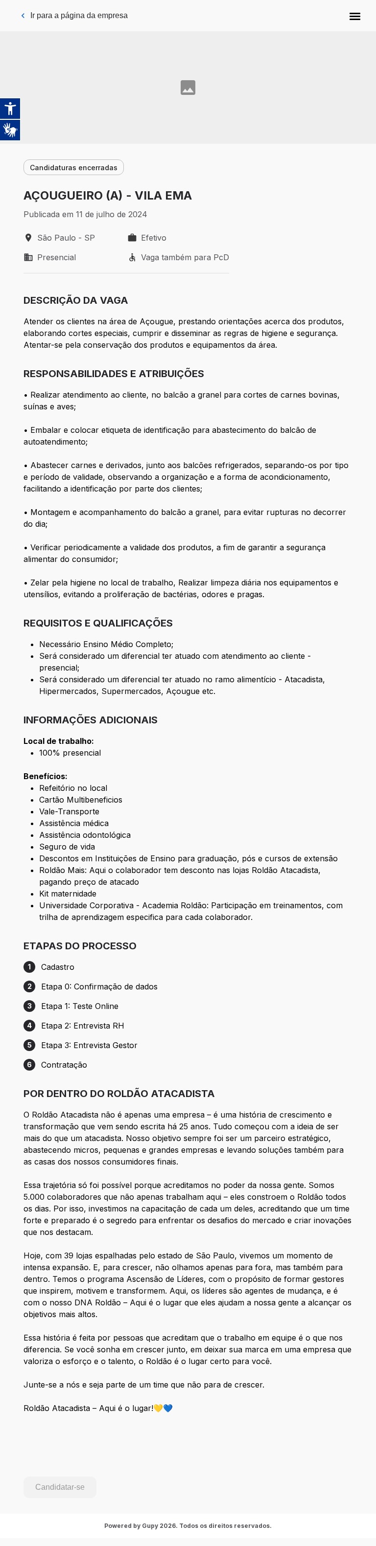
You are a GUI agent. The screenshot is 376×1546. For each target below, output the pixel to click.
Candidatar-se (60, 1487)
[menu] (355, 15)
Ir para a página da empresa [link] (79, 15)
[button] (355, 15)
